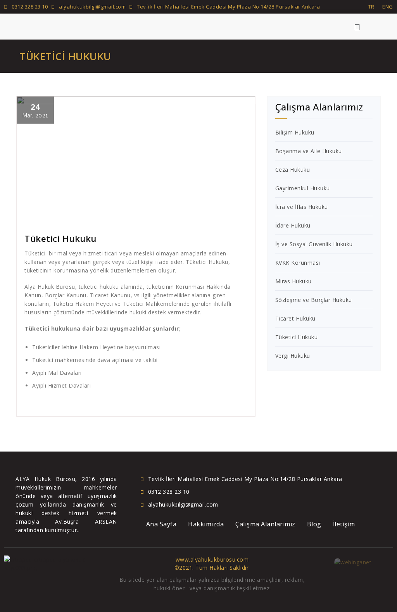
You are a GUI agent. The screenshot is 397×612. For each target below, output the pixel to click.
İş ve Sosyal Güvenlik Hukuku (314, 244)
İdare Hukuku (293, 225)
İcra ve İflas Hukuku (301, 206)
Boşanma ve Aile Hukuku (308, 151)
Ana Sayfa (161, 524)
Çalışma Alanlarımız (265, 524)
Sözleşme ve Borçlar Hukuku (313, 299)
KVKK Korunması (297, 262)
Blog (314, 524)
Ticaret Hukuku (295, 318)
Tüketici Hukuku (296, 337)
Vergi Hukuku (292, 355)
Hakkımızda (206, 524)
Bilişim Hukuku (294, 132)
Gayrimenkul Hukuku (302, 188)
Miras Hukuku (293, 281)
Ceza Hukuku (292, 169)
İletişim (344, 524)
